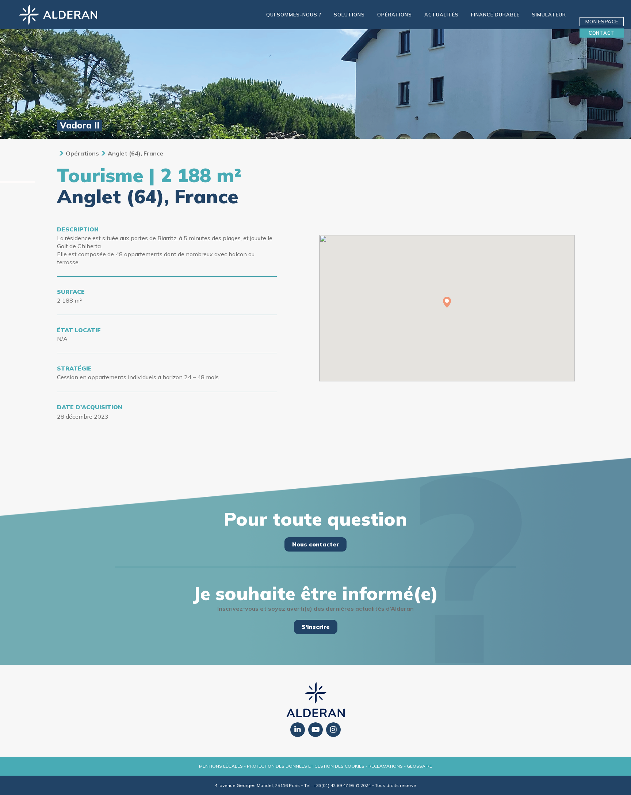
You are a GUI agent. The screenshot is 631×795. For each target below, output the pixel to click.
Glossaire (419, 766)
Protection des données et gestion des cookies (305, 766)
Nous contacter (315, 544)
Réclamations (385, 766)
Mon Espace (601, 21)
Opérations (82, 153)
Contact (602, 33)
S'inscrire (316, 626)
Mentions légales (221, 766)
